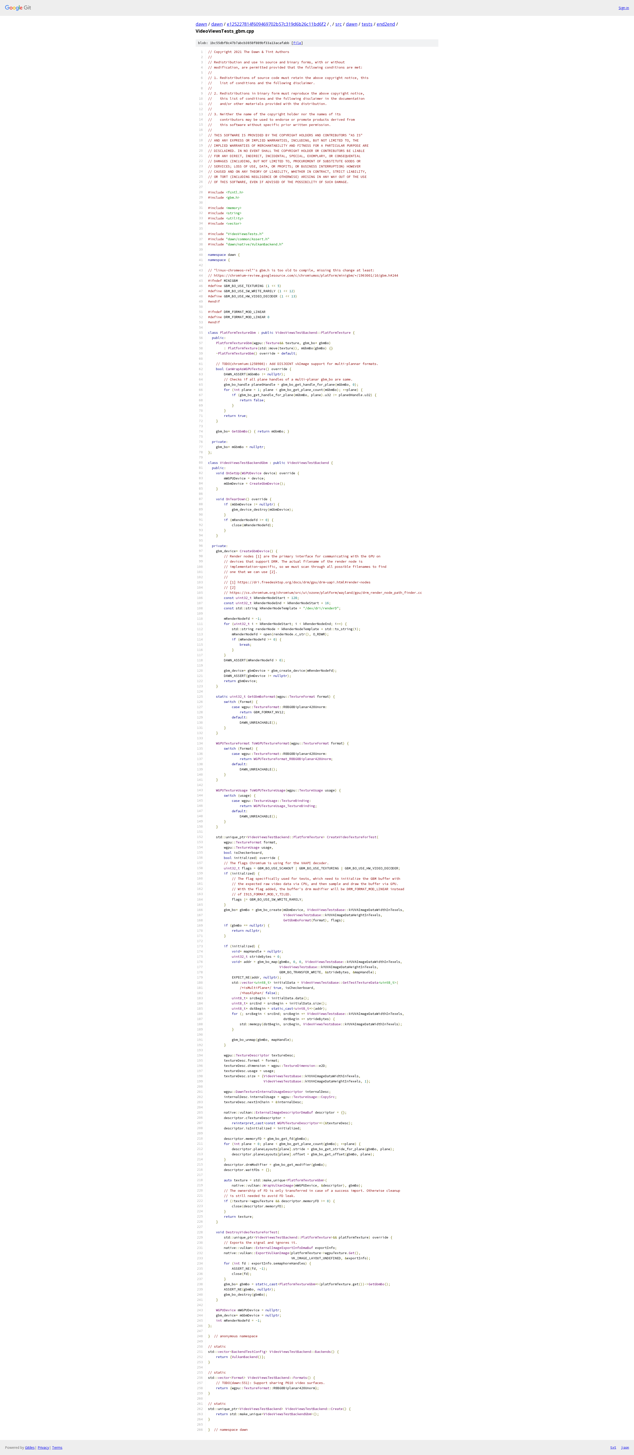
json (625, 1447)
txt (613, 1447)
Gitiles (30, 1447)
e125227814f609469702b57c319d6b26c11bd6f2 (276, 24)
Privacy (43, 1447)
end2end (386, 24)
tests (367, 24)
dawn (201, 24)
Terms (57, 1447)
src (338, 24)
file (297, 43)
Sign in (624, 7)
